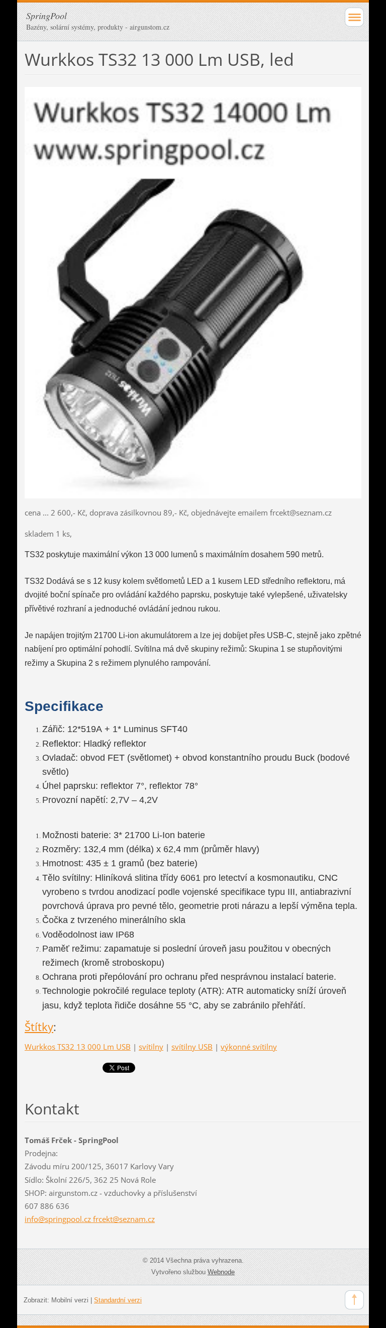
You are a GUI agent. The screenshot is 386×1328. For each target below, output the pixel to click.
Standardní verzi (118, 1300)
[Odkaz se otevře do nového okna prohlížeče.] (193, 292)
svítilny (151, 1047)
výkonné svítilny (249, 1047)
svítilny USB (192, 1047)
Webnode (221, 1272)
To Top (354, 1299)
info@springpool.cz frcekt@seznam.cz (90, 1219)
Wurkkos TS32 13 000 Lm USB (78, 1047)
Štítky (39, 1027)
